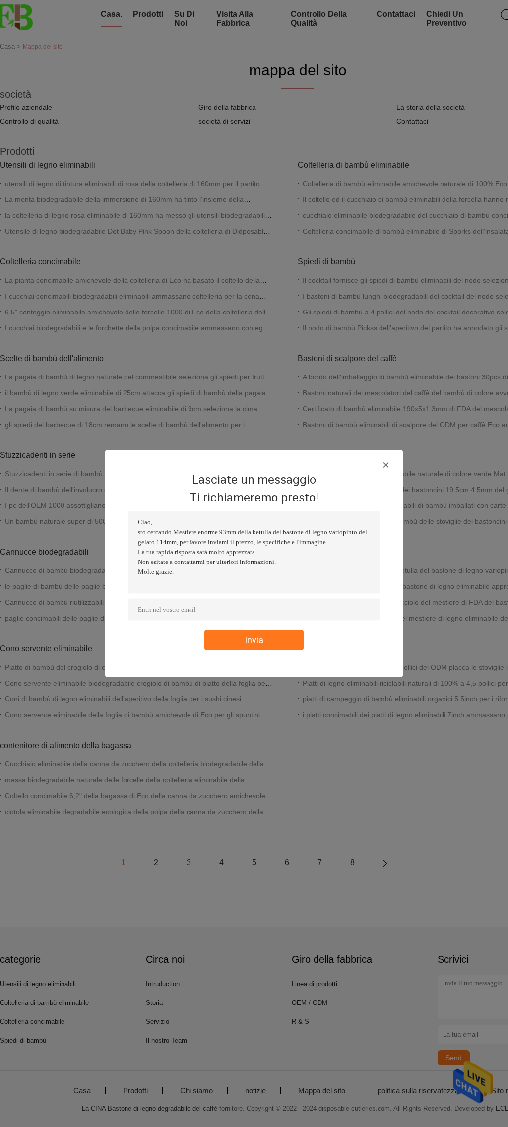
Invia (254, 640)
